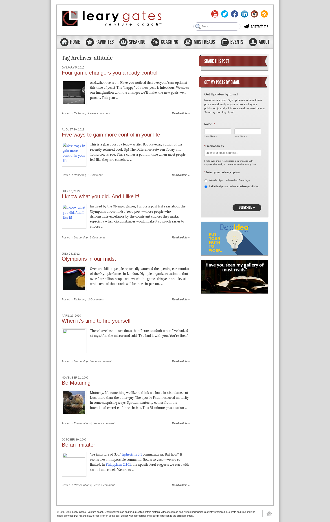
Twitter (225, 14)
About (264, 42)
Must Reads (204, 42)
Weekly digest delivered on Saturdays (229, 180)
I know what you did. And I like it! (100, 196)
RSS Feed (264, 14)
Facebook (235, 14)
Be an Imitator (78, 445)
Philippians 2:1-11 (118, 465)
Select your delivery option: (222, 172)
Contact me (259, 26)
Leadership (81, 237)
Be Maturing (76, 383)
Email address (214, 146)
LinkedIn (244, 14)
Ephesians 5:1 (132, 454)
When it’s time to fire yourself (96, 321)
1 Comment (95, 175)
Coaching (169, 42)
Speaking (137, 42)
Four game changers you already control (109, 73)
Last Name (241, 136)
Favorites (104, 42)
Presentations (82, 423)
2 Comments (97, 237)
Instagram (254, 14)
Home (75, 42)
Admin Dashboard (267, 513)
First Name (211, 136)
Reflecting (80, 113)
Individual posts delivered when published (234, 186)
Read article (179, 113)
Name (209, 124)
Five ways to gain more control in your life (111, 135)
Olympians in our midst (89, 259)
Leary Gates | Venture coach (112, 19)
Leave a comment (99, 113)
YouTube (215, 14)
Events (236, 42)
